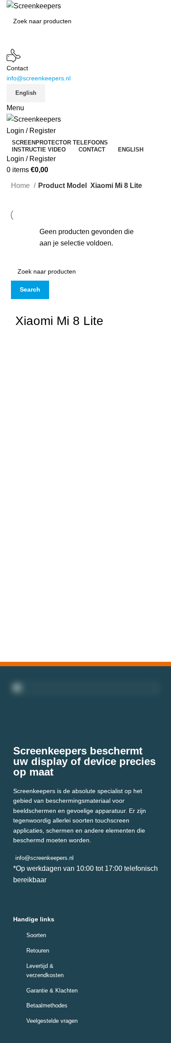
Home (21, 185)
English (25, 93)
